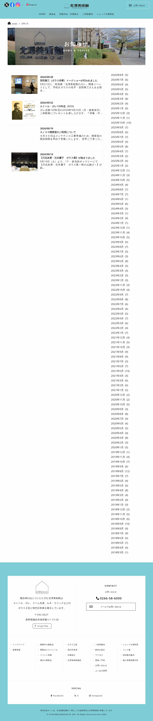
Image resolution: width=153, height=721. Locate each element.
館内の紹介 (100, 649)
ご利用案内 (100, 644)
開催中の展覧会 (47, 644)
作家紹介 (71, 655)
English (33, 5)
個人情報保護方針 (130, 660)
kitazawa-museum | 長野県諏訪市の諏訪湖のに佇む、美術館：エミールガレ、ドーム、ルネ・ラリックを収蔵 (76, 6)
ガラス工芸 (72, 644)
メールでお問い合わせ (110, 606)
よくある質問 (101, 670)
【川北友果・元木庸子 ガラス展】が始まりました (67, 157)
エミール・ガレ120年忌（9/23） (57, 106)
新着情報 (16, 649)
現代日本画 (72, 649)
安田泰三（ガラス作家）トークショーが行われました (68, 80)
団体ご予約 (100, 660)
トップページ (18, 644)
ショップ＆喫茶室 (130, 644)
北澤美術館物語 (74, 660)
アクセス (99, 655)
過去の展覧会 (46, 660)
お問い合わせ (139, 5)
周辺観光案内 (128, 655)
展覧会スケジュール (49, 649)
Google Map (42, 626)
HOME (14, 24)
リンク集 (127, 649)
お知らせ (25, 23)
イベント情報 (46, 655)
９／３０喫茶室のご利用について (58, 132)
